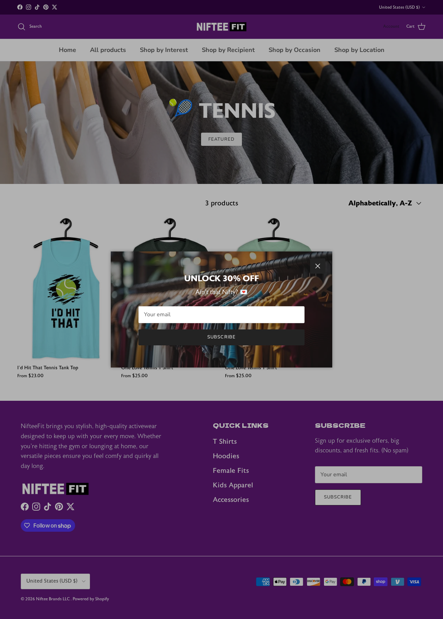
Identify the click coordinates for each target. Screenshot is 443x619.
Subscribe (221, 337)
